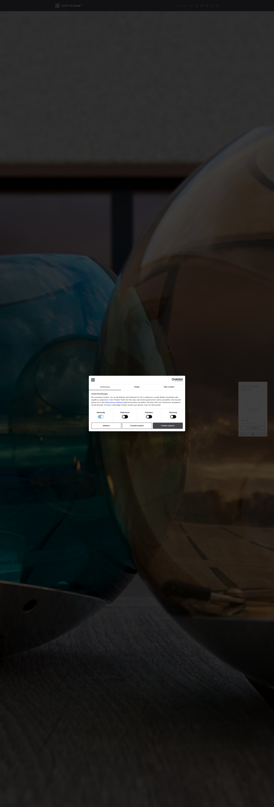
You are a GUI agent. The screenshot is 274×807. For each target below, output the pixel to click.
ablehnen (106, 426)
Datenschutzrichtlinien (114, 402)
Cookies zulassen (167, 426)
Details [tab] (137, 387)
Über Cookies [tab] (169, 387)
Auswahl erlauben (137, 426)
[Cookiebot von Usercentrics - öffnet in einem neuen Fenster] (173, 379)
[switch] (125, 416)
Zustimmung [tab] (105, 387)
